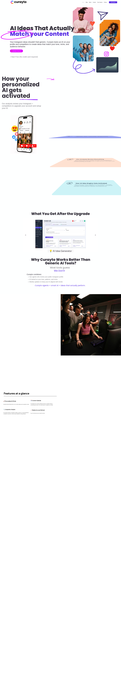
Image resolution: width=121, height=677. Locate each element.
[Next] (95, 235)
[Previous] (25, 235)
